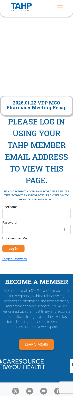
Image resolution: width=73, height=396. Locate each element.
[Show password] (64, 229)
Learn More (36, 344)
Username (10, 207)
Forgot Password (14, 259)
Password (9, 222)
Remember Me (16, 238)
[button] (60, 7)
